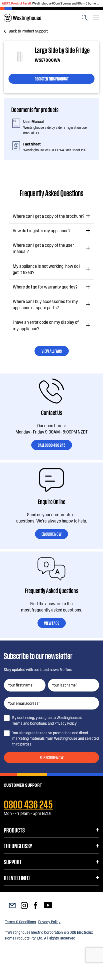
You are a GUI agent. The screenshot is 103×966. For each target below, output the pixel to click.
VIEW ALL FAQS (52, 351)
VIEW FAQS (51, 623)
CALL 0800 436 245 (52, 445)
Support (13, 861)
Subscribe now (52, 757)
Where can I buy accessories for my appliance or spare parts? (45, 304)
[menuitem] (22, 18)
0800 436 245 (28, 803)
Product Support (28, 30)
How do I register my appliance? (41, 230)
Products (14, 830)
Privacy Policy (49, 921)
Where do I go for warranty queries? (45, 287)
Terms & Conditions (20, 921)
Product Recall (21, 3)
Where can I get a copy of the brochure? (48, 216)
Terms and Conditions (29, 723)
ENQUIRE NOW (52, 534)
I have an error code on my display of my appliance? (46, 325)
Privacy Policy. (66, 723)
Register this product (51, 79)
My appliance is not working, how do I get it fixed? (46, 269)
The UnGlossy (18, 845)
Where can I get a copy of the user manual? (43, 248)
